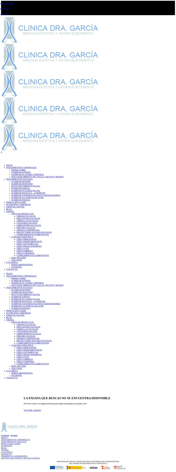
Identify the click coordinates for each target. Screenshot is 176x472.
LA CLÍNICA (6, 452)
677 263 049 (4, 14)
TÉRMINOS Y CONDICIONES (14, 456)
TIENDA (5, 450)
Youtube (14, 435)
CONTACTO (6, 454)
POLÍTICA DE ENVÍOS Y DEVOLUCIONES (20, 458)
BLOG (3, 448)
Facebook (5, 435)
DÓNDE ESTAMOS (7, 3)
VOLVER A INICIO (32, 410)
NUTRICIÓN (6, 446)
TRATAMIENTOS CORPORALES (15, 440)
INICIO (4, 438)
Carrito (4, 161)
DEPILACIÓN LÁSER (10, 444)
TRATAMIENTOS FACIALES (14, 442)
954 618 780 (4, 9)
